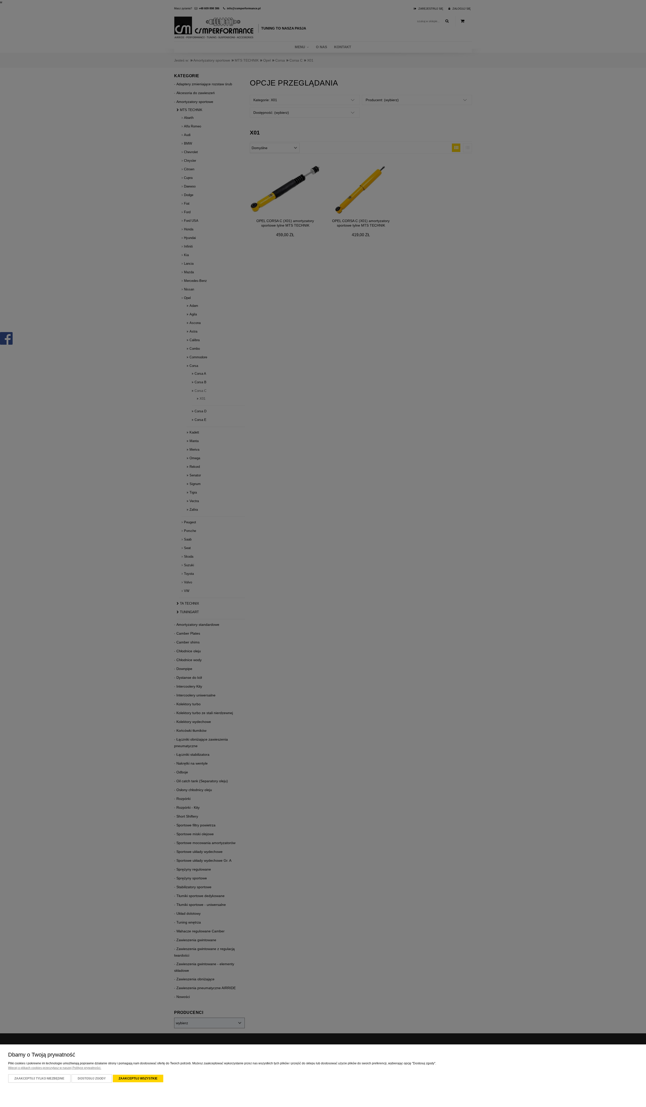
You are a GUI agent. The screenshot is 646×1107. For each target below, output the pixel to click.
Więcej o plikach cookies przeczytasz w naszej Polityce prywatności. (54, 1068)
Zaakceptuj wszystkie (138, 1078)
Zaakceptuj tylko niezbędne (39, 1078)
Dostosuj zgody (92, 1078)
